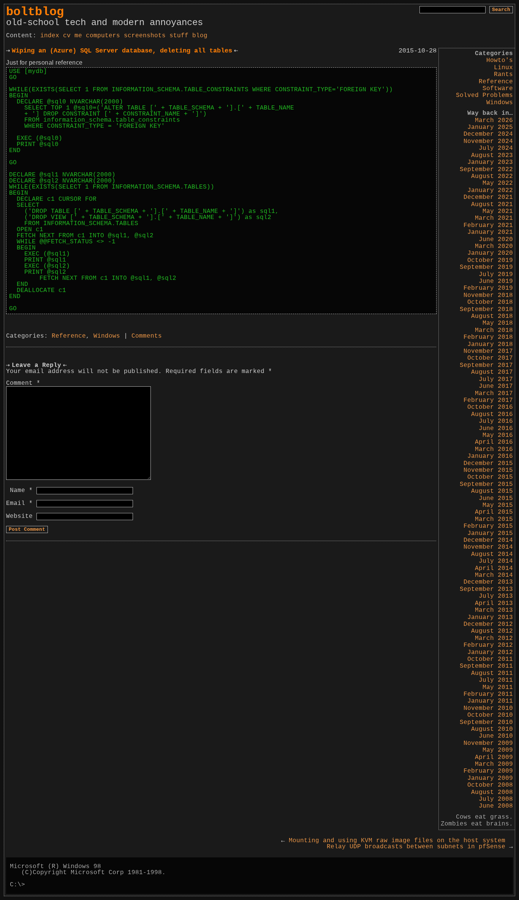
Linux (503, 67)
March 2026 (494, 120)
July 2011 (496, 680)
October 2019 (490, 260)
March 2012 (494, 638)
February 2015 (488, 526)
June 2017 (496, 386)
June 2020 (496, 239)
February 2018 (488, 337)
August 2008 (492, 792)
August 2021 (492, 204)
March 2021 (494, 218)
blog (199, 35)
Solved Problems (484, 95)
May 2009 (498, 750)
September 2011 (486, 666)
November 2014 (488, 547)
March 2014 (494, 575)
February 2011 (488, 694)
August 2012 (492, 631)
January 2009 (490, 778)
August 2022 (492, 176)
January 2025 (490, 127)
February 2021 (488, 225)
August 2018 (492, 316)
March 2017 (494, 393)
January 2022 (490, 190)
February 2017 (488, 400)
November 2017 (488, 351)
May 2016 (498, 435)
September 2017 (486, 365)
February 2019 (488, 288)
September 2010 (486, 722)
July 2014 (496, 561)
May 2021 (498, 211)
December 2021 (488, 197)
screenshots (145, 35)
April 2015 (494, 512)
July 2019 (496, 274)
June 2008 (496, 806)
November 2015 (488, 470)
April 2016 (494, 442)
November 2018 (488, 295)
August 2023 (492, 155)
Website (19, 516)
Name (21, 490)
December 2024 (488, 134)
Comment (23, 383)
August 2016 (492, 414)
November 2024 (488, 141)
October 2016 (490, 407)
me (78, 35)
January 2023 (490, 162)
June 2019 (496, 281)
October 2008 (490, 785)
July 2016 (496, 421)
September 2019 (486, 267)
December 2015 (488, 463)
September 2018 (486, 309)
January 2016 (490, 456)
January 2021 (490, 232)
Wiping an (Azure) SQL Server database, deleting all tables (122, 50)
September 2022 (486, 169)
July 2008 (496, 799)
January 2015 (490, 533)
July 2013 (496, 596)
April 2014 (494, 568)
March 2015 (494, 519)
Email (19, 503)
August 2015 (492, 491)
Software (498, 88)
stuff (178, 35)
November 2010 (488, 708)
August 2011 (492, 673)
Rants (503, 74)
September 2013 (486, 589)
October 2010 (490, 715)
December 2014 (488, 540)
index (49, 35)
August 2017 (492, 372)
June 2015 (496, 498)
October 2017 (490, 358)
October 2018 (490, 302)
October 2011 (490, 659)
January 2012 (490, 652)
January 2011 (490, 701)
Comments (146, 336)
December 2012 (488, 624)
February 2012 (488, 645)
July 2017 (496, 379)
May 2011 (498, 687)
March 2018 (494, 330)
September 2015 (486, 484)
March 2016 (494, 449)
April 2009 (494, 757)
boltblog (35, 12)
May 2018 (498, 323)
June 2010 (496, 736)
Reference (496, 81)
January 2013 (490, 617)
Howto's (499, 60)
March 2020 (494, 246)
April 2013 (494, 603)
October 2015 (490, 477)
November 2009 (488, 743)
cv (67, 35)
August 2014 (492, 554)
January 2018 (490, 344)
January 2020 (490, 253)
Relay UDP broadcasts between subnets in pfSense (420, 846)
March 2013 (494, 610)
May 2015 (498, 505)
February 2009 (488, 771)
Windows (499, 102)
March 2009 (494, 764)
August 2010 (492, 729)
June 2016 (496, 428)
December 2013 (488, 582)
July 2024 (496, 148)
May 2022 (498, 183)
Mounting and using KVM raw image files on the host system (393, 840)
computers (103, 35)
